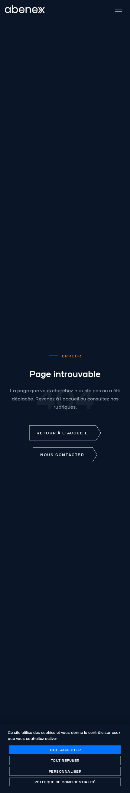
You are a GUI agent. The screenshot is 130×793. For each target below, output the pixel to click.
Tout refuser (65, 760)
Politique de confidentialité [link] (65, 781)
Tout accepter (65, 749)
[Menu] (118, 9)
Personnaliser (65, 771)
